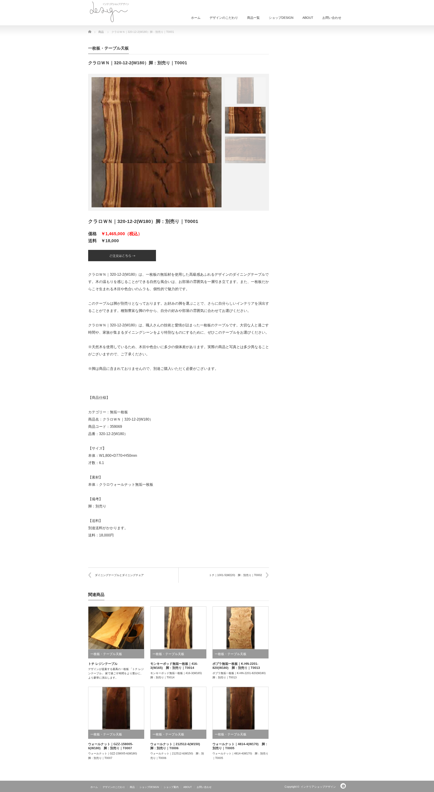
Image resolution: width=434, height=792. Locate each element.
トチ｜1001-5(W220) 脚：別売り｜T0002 (235, 575)
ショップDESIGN (281, 17)
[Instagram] (343, 786)
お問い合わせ (331, 17)
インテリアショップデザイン (318, 786)
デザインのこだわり (224, 17)
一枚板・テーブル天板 (108, 48)
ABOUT (307, 17)
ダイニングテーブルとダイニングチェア (119, 575)
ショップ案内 (171, 787)
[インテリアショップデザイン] (109, 11)
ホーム (195, 17)
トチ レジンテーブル (103, 663)
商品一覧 (253, 17)
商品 (132, 787)
